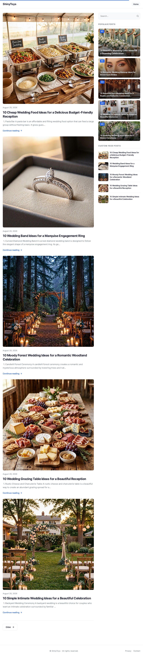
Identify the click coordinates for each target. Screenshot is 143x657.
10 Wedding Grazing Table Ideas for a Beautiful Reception (44, 479)
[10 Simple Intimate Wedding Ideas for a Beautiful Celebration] (48, 544)
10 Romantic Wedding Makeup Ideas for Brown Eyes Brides (118, 73)
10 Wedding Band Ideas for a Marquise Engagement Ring (44, 236)
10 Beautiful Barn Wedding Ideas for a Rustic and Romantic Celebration (117, 94)
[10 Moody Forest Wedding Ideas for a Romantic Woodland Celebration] (48, 301)
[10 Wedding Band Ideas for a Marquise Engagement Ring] (48, 181)
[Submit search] (138, 16)
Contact (137, 651)
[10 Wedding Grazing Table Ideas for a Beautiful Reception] (48, 424)
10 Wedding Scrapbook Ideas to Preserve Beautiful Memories (118, 115)
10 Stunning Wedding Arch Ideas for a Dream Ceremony (117, 136)
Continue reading (11, 130)
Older (8, 627)
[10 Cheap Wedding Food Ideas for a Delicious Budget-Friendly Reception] (48, 58)
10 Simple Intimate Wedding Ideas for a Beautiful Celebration (47, 598)
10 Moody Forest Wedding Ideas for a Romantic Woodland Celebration (124, 177)
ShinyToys (9, 4)
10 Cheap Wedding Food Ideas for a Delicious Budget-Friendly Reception (124, 155)
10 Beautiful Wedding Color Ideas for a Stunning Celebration (118, 52)
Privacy (128, 651)
